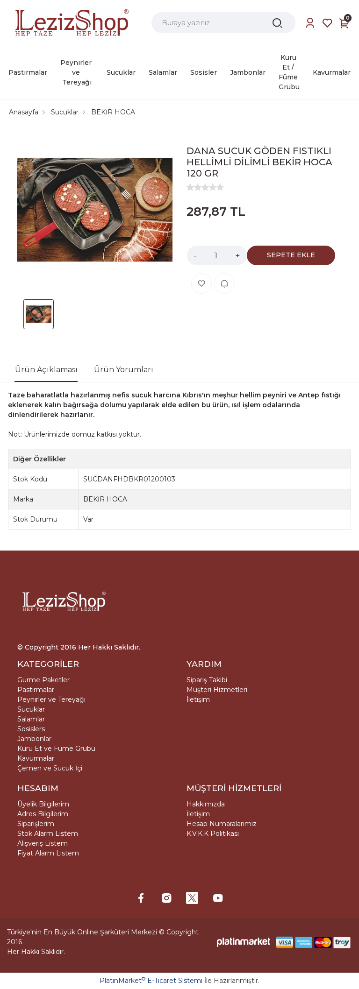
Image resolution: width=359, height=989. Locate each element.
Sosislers (31, 729)
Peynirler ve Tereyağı (51, 699)
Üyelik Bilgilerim (43, 804)
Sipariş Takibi (207, 680)
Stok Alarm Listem (47, 833)
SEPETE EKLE (291, 255)
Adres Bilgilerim (42, 814)
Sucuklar (31, 709)
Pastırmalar (35, 689)
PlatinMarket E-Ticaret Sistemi (151, 980)
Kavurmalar (35, 758)
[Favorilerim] (327, 23)
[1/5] (190, 187)
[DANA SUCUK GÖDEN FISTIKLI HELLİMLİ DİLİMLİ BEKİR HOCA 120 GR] (94, 211)
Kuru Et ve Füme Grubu (56, 748)
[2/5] (194, 187)
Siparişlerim (35, 823)
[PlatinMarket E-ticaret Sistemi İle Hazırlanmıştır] (243, 942)
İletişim (198, 699)
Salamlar (31, 719)
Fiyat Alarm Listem (48, 853)
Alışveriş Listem (42, 843)
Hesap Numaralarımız (222, 823)
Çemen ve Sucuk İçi (49, 768)
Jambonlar (34, 739)
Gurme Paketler (43, 680)
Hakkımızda (206, 804)
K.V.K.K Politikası (213, 833)
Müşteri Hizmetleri (217, 689)
